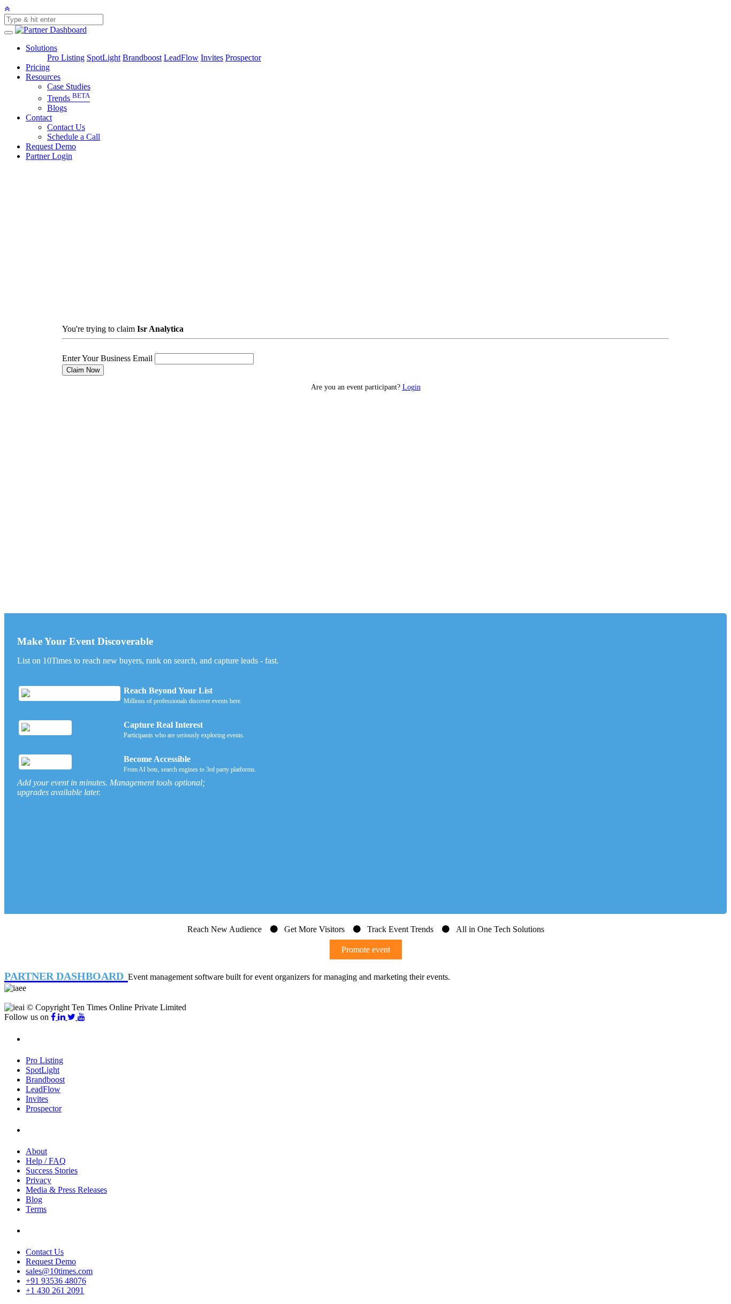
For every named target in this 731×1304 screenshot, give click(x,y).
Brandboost (142, 57)
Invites (212, 57)
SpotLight (103, 57)
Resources (43, 76)
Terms (36, 1209)
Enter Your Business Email (107, 358)
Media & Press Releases (66, 1189)
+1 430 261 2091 (55, 1290)
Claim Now (83, 370)
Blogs (57, 107)
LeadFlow (181, 57)
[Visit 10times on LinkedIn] (62, 1016)
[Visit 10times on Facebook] (54, 1016)
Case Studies (68, 86)
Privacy (38, 1180)
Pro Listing (66, 57)
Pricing (38, 67)
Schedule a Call (73, 136)
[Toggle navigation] (8, 32)
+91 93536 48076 (56, 1280)
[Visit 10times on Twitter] (72, 1016)
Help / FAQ (46, 1160)
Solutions (41, 47)
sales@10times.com (59, 1271)
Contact (39, 117)
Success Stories (52, 1170)
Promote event (365, 949)
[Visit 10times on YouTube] (81, 1016)
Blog (34, 1199)
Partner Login (49, 156)
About (36, 1151)
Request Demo (51, 146)
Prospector (243, 57)
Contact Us (66, 127)
